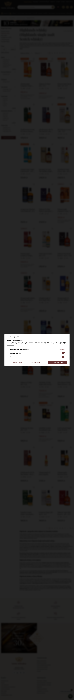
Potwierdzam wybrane (16, 362)
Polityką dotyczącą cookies (40, 342)
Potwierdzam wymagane (36, 362)
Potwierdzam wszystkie (57, 362)
